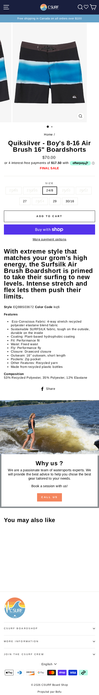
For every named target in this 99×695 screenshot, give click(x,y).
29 (55, 201)
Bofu (58, 691)
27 (25, 201)
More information (21, 641)
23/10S (32, 190)
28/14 (39, 201)
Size (49, 183)
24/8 (49, 190)
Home (48, 134)
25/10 (66, 190)
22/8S (13, 190)
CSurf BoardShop (21, 628)
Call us (49, 497)
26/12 (83, 190)
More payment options (50, 239)
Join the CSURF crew (24, 654)
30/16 (70, 201)
